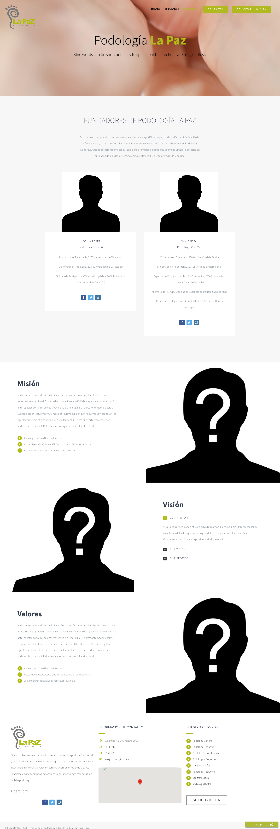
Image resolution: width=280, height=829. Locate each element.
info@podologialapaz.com (119, 759)
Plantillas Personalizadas (205, 753)
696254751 (111, 753)
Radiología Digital (201, 783)
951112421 (111, 746)
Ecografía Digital (200, 777)
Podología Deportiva (203, 746)
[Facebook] (45, 802)
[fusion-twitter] (90, 297)
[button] (140, 782)
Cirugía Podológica (202, 765)
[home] (26, 729)
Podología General (202, 740)
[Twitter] (52, 802)
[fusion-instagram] (98, 297)
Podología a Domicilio (204, 759)
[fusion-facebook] (83, 297)
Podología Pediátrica (203, 771)
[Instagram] (59, 802)
